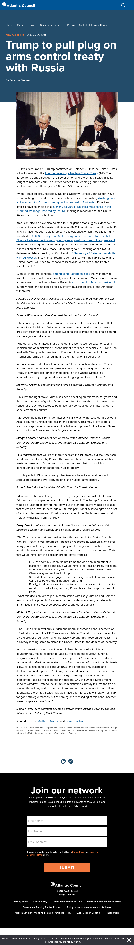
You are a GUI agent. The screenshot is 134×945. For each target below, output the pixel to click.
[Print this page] (63, 761)
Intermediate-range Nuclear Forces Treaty (71, 173)
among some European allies (71, 274)
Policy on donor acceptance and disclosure (89, 907)
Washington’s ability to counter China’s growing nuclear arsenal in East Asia (65, 200)
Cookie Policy (40, 901)
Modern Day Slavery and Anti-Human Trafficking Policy (43, 912)
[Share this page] (70, 761)
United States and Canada (94, 25)
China (9, 25)
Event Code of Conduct (88, 912)
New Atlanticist (15, 35)
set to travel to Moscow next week (94, 282)
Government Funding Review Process (42, 907)
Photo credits (112, 912)
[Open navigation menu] (129, 5)
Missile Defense (26, 25)
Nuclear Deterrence (51, 25)
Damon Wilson (75, 721)
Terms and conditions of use (67, 901)
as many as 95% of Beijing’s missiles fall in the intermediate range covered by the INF (63, 209)
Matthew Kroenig (48, 721)
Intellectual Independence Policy (104, 901)
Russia (71, 25)
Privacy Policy (78, 852)
